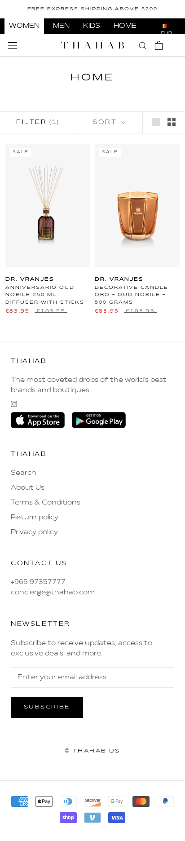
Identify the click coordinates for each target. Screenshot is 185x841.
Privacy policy (34, 532)
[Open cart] (159, 45)
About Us (27, 488)
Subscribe (47, 707)
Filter (38, 122)
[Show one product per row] (156, 122)
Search (23, 473)
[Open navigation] (12, 45)
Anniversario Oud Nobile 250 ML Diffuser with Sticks (44, 295)
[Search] (143, 45)
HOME (125, 26)
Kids (91, 26)
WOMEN (24, 26)
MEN (61, 26)
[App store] (38, 420)
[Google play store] (99, 420)
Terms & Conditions (45, 503)
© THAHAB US (92, 751)
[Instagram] (14, 404)
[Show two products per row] (171, 122)
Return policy (34, 517)
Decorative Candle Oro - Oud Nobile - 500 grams (131, 295)
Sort (105, 122)
